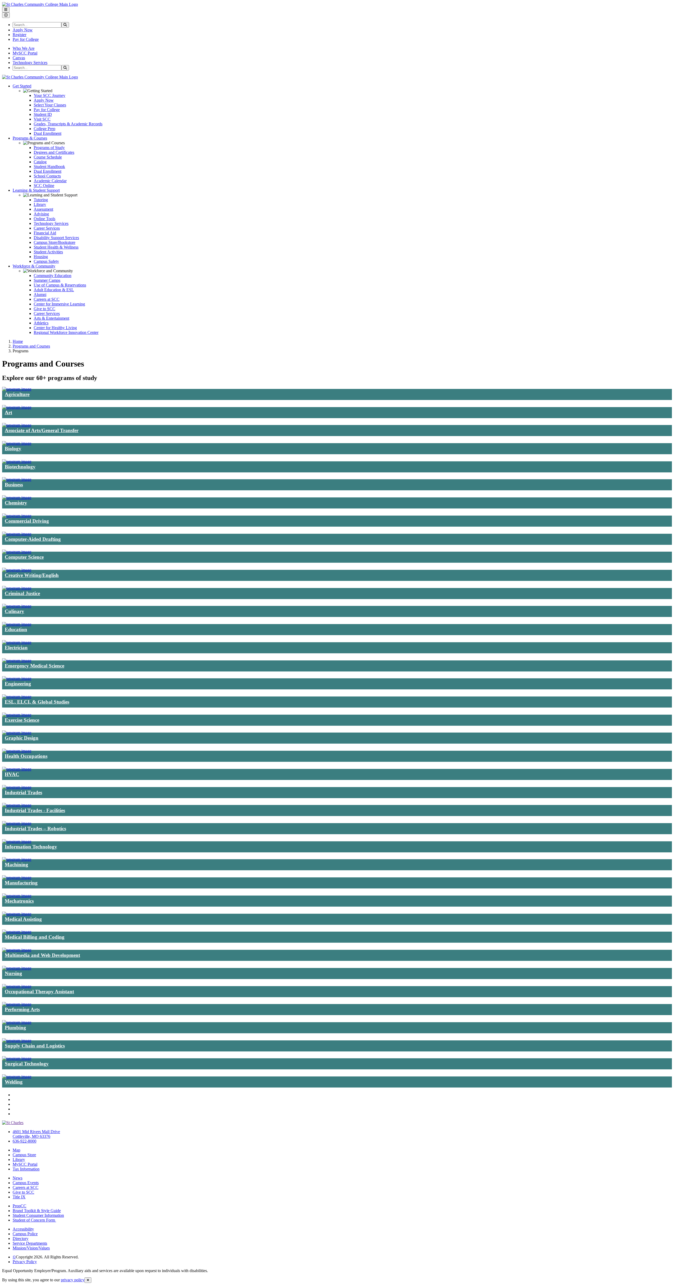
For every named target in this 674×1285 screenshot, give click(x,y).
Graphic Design (21, 738)
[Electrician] (16, 642)
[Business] (16, 479)
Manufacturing (21, 883)
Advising (41, 214)
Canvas (19, 58)
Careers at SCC (47, 299)
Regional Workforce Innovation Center (66, 332)
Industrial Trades (23, 792)
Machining (16, 864)
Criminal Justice (22, 593)
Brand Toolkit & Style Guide (37, 1210)
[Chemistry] (16, 497)
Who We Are (23, 48)
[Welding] (16, 1076)
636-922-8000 (24, 1141)
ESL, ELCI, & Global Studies (37, 702)
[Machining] (16, 859)
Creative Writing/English (32, 575)
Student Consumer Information (38, 1215)
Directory (20, 1238)
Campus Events (26, 1182)
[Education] (16, 624)
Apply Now (23, 30)
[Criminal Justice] (16, 588)
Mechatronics (19, 901)
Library (40, 204)
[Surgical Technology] (16, 1058)
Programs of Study (49, 147)
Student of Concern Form (34, 1220)
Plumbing (15, 1027)
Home (18, 341)
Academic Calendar (50, 181)
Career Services (47, 228)
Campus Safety (46, 261)
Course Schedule (48, 157)
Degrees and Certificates (54, 152)
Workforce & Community (34, 266)
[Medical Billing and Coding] (16, 932)
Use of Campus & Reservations (60, 285)
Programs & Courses (30, 138)
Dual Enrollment (47, 133)
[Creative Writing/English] (16, 570)
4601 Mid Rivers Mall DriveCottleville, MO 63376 (36, 1134)
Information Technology (31, 846)
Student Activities (48, 252)
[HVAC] (16, 769)
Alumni (40, 294)
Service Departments (30, 1243)
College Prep (44, 128)
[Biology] (16, 443)
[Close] (88, 1280)
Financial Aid (45, 233)
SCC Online (44, 185)
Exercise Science (22, 720)
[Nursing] (16, 968)
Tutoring (41, 199)
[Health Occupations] (16, 751)
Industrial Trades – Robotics (35, 828)
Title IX (19, 1197)
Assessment (43, 209)
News (17, 1178)
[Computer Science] (16, 552)
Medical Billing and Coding (35, 937)
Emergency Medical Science (34, 666)
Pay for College (26, 39)
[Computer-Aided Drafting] (16, 534)
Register (19, 34)
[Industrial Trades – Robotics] (16, 823)
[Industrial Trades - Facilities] (16, 805)
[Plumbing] (16, 1022)
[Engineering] (16, 678)
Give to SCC (44, 309)
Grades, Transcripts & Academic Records (68, 124)
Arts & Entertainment (51, 318)
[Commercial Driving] (16, 515)
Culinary (14, 611)
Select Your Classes (50, 105)
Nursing (13, 973)
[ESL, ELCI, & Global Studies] (16, 696)
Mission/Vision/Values (31, 1248)
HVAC (12, 774)
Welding (14, 1082)
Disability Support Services (56, 237)
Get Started (22, 86)
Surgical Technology (27, 1063)
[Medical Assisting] (16, 914)
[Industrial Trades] (16, 787)
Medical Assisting (23, 919)
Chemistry (16, 503)
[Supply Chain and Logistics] (16, 1040)
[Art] (16, 407)
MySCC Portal (25, 53)
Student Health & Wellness (56, 247)
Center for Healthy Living (55, 327)
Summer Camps (47, 280)
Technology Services (30, 62)
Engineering (18, 683)
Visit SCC (42, 119)
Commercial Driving (27, 521)
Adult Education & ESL (54, 290)
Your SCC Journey (49, 95)
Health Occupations (26, 756)
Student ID (43, 114)
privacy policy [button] (73, 1280)
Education (16, 629)
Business (14, 484)
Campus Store (24, 1155)
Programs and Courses (31, 346)
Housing (41, 256)
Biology (13, 448)
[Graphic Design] (16, 732)
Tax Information (26, 1169)
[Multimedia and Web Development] (16, 950)
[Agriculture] (16, 389)
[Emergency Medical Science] (16, 660)
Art (8, 412)
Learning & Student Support (36, 190)
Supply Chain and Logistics (35, 1046)
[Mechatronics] (16, 895)
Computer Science (24, 557)
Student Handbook (49, 166)
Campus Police (25, 1234)
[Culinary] (16, 606)
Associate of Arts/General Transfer (41, 430)
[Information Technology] (16, 841)
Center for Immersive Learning (59, 304)
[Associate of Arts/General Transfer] (16, 425)
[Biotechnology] (16, 461)
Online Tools (44, 218)
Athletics (41, 323)
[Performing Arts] (16, 1004)
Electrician (16, 647)
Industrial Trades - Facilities (35, 810)
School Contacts (47, 176)
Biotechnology (20, 466)
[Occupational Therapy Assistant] (16, 986)
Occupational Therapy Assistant (39, 991)
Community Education (52, 275)
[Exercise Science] (16, 715)
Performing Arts (22, 1009)
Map (16, 1150)
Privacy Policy (25, 1261)
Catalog (40, 162)
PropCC (19, 1206)
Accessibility (23, 1229)
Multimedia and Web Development (42, 955)
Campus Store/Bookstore (54, 242)
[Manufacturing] (16, 877)
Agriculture (17, 394)
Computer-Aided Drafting (33, 539)
